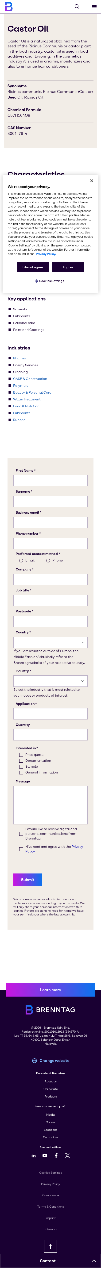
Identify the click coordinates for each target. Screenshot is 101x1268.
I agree (68, 267)
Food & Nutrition (26, 406)
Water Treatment (27, 399)
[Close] (92, 180)
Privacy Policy (50, 1184)
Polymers (20, 386)
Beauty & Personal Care (32, 393)
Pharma (19, 358)
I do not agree (33, 267)
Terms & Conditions (50, 1206)
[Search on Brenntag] (77, 6)
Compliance (50, 1195)
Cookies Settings (51, 281)
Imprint (51, 1218)
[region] (51, 234)
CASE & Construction (30, 379)
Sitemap (51, 1229)
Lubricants (21, 413)
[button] (94, 1261)
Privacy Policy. (46, 254)
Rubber (19, 420)
